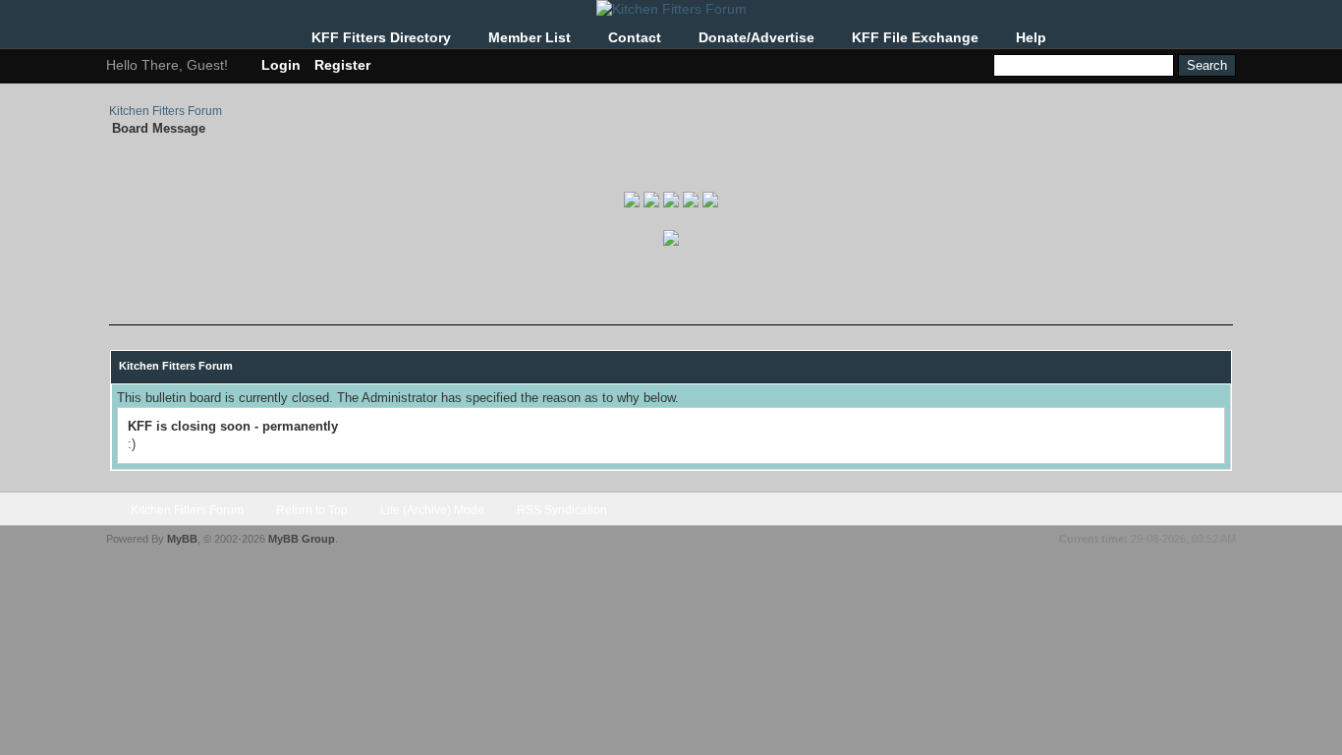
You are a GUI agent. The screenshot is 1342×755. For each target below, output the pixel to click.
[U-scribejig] (691, 203)
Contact (634, 37)
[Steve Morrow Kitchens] (710, 203)
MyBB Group (301, 539)
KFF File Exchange (915, 37)
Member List (529, 37)
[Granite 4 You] (671, 203)
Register (342, 65)
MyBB (182, 539)
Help (1031, 37)
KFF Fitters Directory (381, 37)
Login (281, 65)
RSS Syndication (562, 510)
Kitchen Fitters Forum (165, 111)
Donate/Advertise (756, 37)
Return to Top (312, 510)
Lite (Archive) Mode (432, 510)
